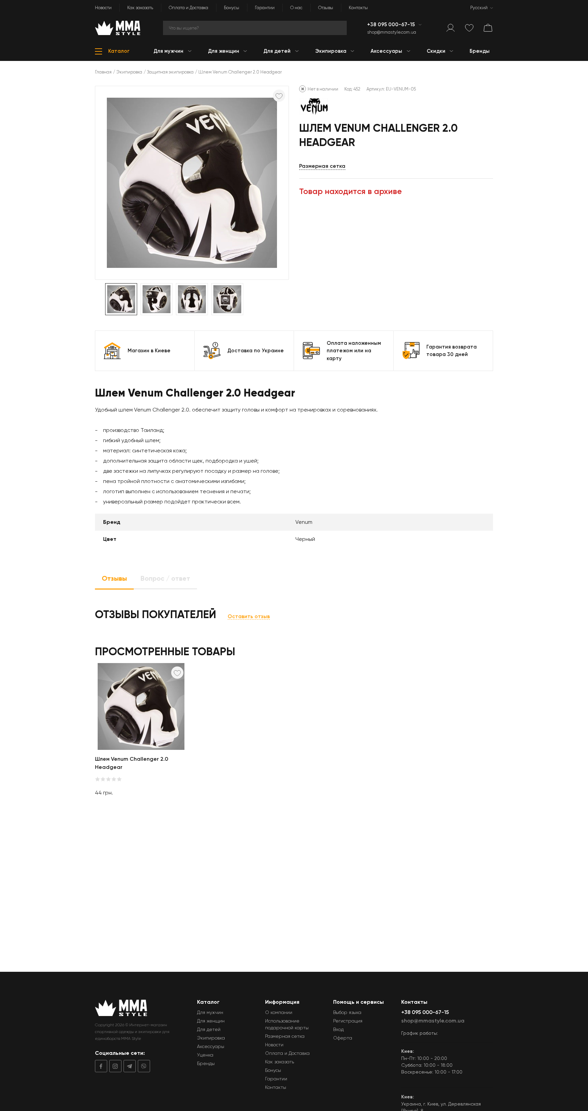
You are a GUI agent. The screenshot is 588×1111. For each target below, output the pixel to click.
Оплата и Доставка (188, 7)
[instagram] (114, 1066)
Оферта (342, 1038)
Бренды (206, 1063)
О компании (278, 1012)
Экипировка (129, 72)
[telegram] (128, 1066)
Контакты (358, 7)
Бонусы (231, 7)
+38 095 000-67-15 (391, 24)
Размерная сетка (322, 166)
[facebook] (101, 1066)
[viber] (143, 1066)
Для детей (208, 1029)
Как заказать (140, 7)
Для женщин (211, 1021)
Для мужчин (210, 1012)
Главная (103, 72)
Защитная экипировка (170, 72)
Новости (103, 7)
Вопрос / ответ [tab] (165, 578)
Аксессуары (210, 1046)
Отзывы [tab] (114, 578)
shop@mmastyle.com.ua (391, 32)
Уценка (205, 1055)
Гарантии (265, 7)
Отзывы (325, 7)
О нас (296, 7)
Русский (479, 7)
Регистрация (347, 1021)
